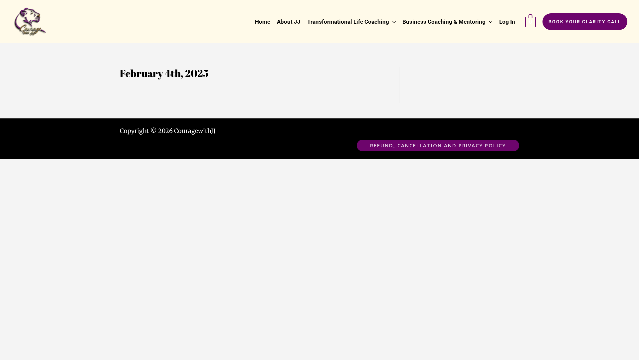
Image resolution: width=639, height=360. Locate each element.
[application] (392, 21)
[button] (351, 21)
